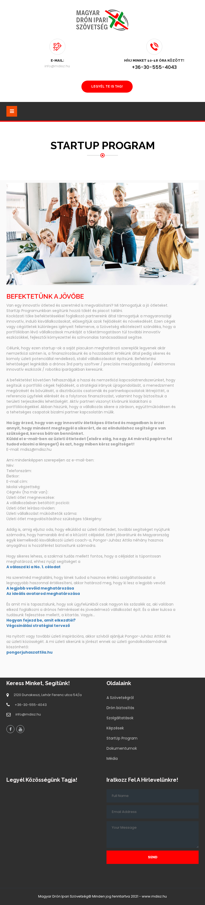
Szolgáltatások (120, 718)
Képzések (115, 728)
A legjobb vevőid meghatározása (40, 588)
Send (152, 857)
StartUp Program (122, 738)
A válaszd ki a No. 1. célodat (33, 567)
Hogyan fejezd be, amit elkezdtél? (41, 620)
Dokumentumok (122, 748)
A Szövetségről (120, 697)
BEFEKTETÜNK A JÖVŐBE (45, 296)
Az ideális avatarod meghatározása (43, 593)
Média (112, 758)
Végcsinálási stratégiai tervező (38, 625)
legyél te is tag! (107, 86)
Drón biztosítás (120, 707)
